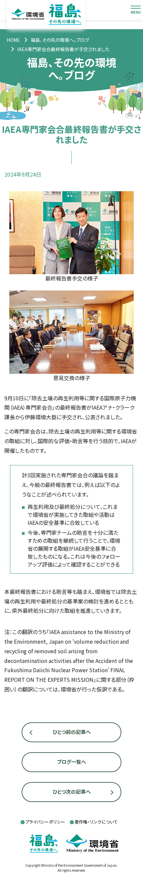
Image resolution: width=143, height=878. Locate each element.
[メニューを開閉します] (135, 10)
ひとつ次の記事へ (72, 791)
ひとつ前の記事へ (72, 731)
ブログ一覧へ (71, 761)
